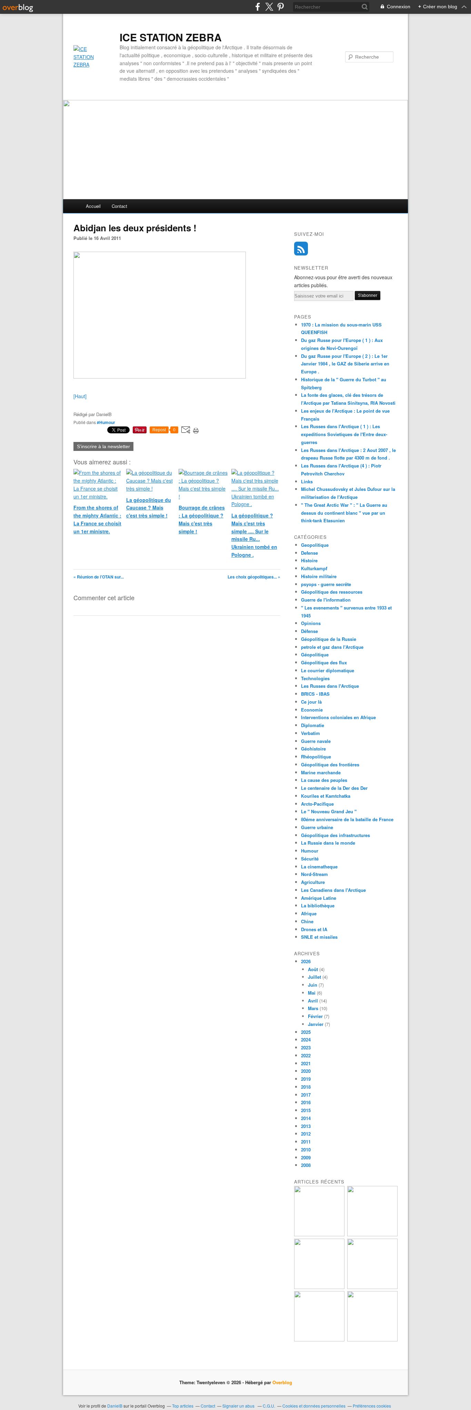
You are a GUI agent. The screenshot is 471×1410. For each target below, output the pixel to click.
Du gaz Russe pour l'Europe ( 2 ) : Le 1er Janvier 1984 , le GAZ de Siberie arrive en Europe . (345, 364)
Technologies (315, 678)
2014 (306, 1118)
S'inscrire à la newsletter (103, 446)
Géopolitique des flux (324, 662)
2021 (306, 1063)
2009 (306, 1157)
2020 (306, 1071)
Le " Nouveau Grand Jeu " (329, 811)
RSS (301, 248)
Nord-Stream (314, 874)
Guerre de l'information (326, 599)
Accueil (93, 206)
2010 (306, 1149)
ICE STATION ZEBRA (171, 37)
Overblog (282, 1382)
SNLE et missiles (319, 937)
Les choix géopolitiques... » (254, 577)
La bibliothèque (317, 905)
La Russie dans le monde (328, 842)
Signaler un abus (238, 1406)
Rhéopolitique (316, 756)
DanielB (115, 1406)
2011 (306, 1141)
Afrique (309, 913)
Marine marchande (321, 772)
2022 (306, 1055)
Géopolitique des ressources (331, 591)
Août (313, 969)
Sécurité (310, 858)
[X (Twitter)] (269, 7)
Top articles (182, 1406)
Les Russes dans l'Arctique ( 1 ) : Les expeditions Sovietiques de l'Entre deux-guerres (344, 434)
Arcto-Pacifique (317, 803)
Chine (307, 921)
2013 (306, 1126)
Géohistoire (313, 748)
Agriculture (313, 882)
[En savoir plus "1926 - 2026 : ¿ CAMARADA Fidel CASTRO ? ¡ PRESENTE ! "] (319, 1234)
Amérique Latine (318, 898)
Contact (119, 206)
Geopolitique (315, 545)
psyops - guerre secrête (326, 584)
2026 (306, 961)
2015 (306, 1110)
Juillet (314, 977)
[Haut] (80, 396)
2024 (306, 1039)
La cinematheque (319, 866)
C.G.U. (269, 1406)
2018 (306, 1087)
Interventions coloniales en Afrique (338, 717)
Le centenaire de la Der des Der (334, 788)
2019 (306, 1079)
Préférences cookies (372, 1406)
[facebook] (257, 7)
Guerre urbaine (317, 827)
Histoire (309, 560)
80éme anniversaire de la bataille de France (347, 819)
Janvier (315, 1024)
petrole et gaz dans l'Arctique (332, 647)
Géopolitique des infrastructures (335, 835)
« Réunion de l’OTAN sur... (98, 577)
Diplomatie (312, 725)
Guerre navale (316, 741)
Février (315, 1016)
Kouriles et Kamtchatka (325, 796)
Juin (312, 984)
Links (307, 481)
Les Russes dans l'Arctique (330, 686)
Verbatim (310, 733)
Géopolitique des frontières (330, 764)
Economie (312, 709)
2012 (306, 1133)
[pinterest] (280, 7)
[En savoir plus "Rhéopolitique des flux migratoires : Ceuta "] (372, 1287)
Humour (309, 850)
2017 (306, 1094)
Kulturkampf (314, 568)
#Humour (106, 422)
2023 (306, 1047)
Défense (309, 631)
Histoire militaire (319, 576)
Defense (309, 553)
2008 (306, 1165)
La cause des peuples (324, 780)
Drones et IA (314, 929)
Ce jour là (311, 701)
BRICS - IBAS (315, 694)
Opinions (311, 623)
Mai (311, 992)
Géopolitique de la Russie (328, 639)
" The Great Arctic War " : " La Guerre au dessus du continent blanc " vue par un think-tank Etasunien (344, 513)
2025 (306, 1032)
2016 (306, 1102)
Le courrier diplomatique (327, 670)
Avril (313, 1000)
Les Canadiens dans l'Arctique (333, 890)
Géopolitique (315, 654)
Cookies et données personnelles (313, 1406)
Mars (313, 1008)
